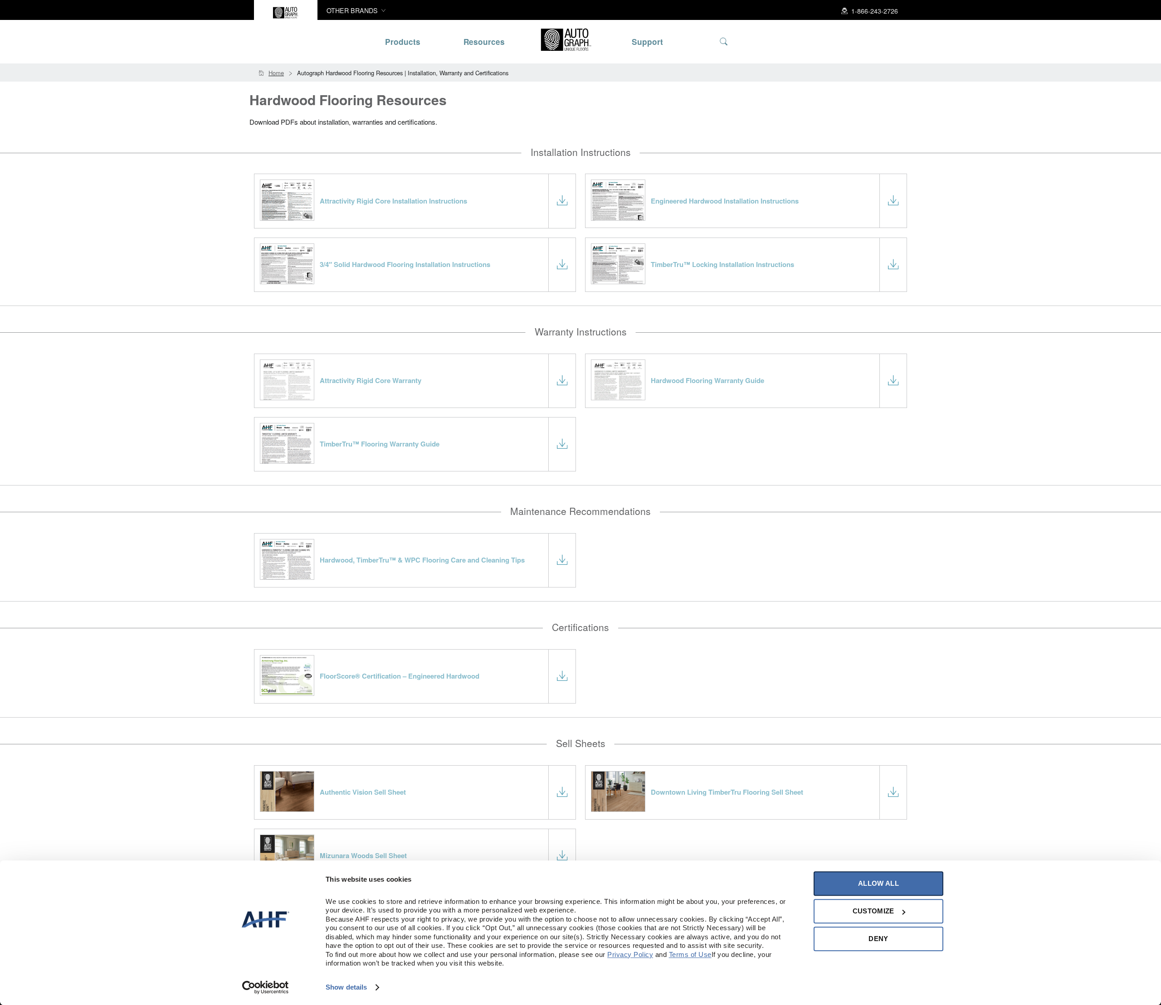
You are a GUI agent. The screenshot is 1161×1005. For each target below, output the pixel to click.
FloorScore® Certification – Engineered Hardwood (399, 676)
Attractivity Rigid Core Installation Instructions (393, 201)
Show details (346, 987)
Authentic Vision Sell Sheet (363, 792)
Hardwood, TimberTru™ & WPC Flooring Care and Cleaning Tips (422, 560)
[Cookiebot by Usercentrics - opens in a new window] (265, 987)
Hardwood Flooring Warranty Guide (707, 380)
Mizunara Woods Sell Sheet (363, 855)
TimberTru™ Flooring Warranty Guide (379, 444)
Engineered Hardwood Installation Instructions (725, 201)
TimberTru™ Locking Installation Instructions (722, 264)
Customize (873, 911)
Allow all (878, 883)
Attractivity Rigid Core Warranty (370, 380)
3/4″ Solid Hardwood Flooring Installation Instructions (405, 264)
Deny (878, 938)
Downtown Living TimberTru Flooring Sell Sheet (727, 792)
